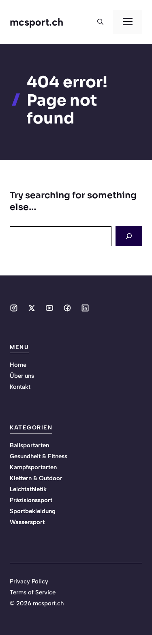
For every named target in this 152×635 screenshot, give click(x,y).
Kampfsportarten (33, 467)
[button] (100, 22)
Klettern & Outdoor (36, 478)
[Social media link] (14, 308)
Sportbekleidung (33, 511)
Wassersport (27, 522)
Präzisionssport (31, 500)
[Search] (129, 236)
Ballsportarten (29, 445)
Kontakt (20, 386)
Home (18, 364)
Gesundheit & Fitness (38, 456)
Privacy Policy (29, 581)
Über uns (22, 375)
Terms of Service (33, 592)
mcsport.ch (36, 22)
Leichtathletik (28, 489)
